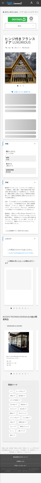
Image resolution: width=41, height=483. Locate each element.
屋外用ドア (24, 404)
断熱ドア (12, 413)
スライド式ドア (14, 418)
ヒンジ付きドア (20, 391)
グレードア (13, 426)
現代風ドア (22, 396)
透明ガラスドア (24, 426)
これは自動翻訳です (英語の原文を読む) (17, 231)
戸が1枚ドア (13, 404)
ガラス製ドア (27, 418)
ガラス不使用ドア (15, 400)
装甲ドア (12, 435)
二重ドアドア (21, 431)
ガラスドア (13, 409)
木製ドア (12, 396)
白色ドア (12, 422)
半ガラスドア (23, 413)
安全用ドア (23, 409)
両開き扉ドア (23, 422)
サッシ (12, 431)
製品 (19, 26)
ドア (11, 391)
